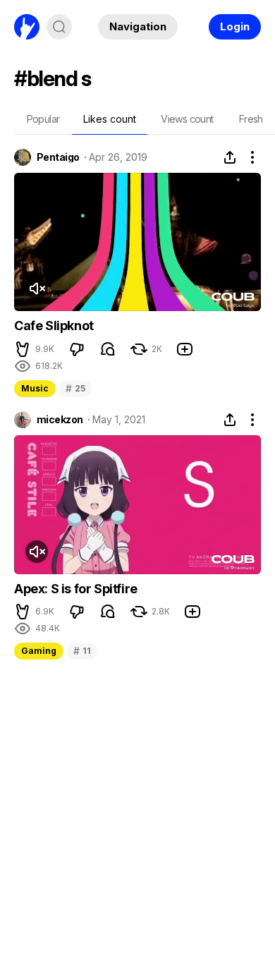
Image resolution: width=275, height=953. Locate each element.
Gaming (38, 650)
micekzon (60, 420)
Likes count (109, 119)
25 (75, 388)
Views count (187, 119)
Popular (43, 119)
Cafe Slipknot (54, 325)
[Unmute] (36, 288)
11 (81, 651)
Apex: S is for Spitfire (76, 588)
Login (235, 26)
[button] (22, 349)
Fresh (251, 119)
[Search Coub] (59, 27)
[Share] (229, 157)
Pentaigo (58, 157)
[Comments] (107, 349)
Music (35, 388)
